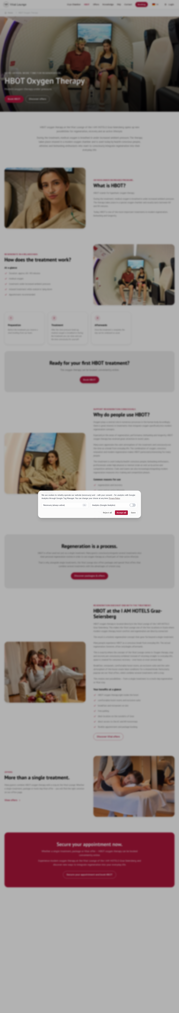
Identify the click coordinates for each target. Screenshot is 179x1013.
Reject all (107, 512)
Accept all (121, 512)
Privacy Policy (114, 498)
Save (133, 512)
